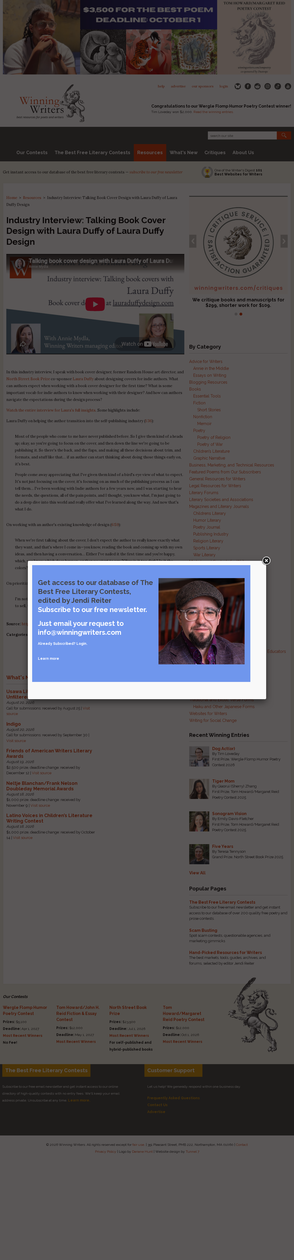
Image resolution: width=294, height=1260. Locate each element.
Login (81, 644)
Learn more (48, 659)
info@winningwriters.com (79, 632)
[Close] (266, 561)
